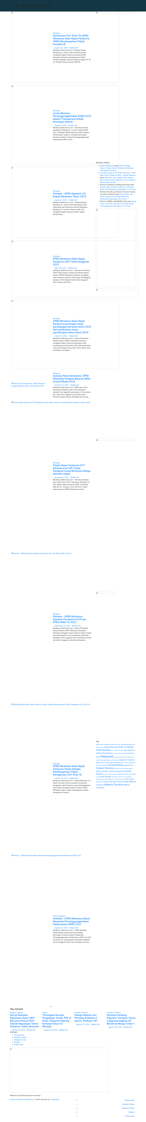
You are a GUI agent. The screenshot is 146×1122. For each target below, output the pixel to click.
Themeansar (54, 1099)
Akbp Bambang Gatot (128, 744)
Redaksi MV (73, 48)
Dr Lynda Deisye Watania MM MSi (121, 753)
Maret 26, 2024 (61, 268)
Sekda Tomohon (123, 774)
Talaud (44, 1012)
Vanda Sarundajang (102, 782)
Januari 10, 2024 (61, 336)
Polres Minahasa (127, 768)
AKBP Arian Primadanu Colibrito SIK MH (108, 744)
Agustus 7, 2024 (61, 125)
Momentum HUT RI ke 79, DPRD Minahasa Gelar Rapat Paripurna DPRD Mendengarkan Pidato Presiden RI (71, 40)
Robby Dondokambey (117, 771)
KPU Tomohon (125, 762)
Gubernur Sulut (130, 757)
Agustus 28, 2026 (19, 1030)
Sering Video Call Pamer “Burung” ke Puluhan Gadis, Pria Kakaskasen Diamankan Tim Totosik (116, 196)
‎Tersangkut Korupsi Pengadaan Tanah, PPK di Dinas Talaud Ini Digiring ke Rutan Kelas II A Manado (56, 1021)
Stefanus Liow (121, 776)
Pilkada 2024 (118, 768)
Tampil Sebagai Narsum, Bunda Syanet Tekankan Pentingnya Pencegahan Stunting (116, 168)
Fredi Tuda (116, 757)
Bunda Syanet (100, 747)
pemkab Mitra (128, 765)
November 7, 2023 (62, 477)
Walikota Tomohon (114, 784)
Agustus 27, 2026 (83, 1024)
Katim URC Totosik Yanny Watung (108, 762)
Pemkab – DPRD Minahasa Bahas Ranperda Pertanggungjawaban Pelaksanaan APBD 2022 (71, 921)
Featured (107, 756)
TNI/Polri (117, 1012)
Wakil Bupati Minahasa (116, 782)
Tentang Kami (19, 1035)
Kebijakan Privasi (20, 1040)
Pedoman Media (20, 1037)
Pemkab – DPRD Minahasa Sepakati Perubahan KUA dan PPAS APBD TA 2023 (69, 619)
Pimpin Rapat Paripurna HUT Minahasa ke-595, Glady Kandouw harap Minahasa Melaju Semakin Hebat (71, 469)
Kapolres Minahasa (114, 760)
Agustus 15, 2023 (61, 928)
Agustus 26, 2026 (115, 1027)
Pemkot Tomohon (105, 768)
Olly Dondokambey (101, 765)
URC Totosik (129, 779)
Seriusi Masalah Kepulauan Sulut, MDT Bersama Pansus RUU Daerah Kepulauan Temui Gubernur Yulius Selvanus (24, 1021)
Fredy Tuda (122, 757)
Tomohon (84, 1012)
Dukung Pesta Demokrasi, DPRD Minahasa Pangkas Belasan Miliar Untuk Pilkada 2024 (72, 378)
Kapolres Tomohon (127, 760)
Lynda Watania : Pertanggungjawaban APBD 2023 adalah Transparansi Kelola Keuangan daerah (72, 117)
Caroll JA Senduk (126, 747)
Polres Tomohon (102, 771)
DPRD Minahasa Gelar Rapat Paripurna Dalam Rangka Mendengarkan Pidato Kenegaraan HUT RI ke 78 (69, 770)
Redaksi (17, 1042)
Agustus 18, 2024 (61, 48)
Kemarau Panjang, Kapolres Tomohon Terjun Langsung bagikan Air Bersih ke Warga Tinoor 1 (121, 1019)
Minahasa (56, 33)
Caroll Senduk (103, 750)
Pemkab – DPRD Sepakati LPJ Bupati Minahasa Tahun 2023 (69, 195)
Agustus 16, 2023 (61, 778)
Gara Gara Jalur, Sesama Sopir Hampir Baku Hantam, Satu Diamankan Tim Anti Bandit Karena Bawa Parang (117, 179)
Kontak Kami (18, 1045)
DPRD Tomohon (118, 750)
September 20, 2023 (63, 626)
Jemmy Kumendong (102, 760)
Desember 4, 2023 (62, 385)
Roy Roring (105, 774)
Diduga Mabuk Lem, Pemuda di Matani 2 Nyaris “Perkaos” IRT (86, 1018)
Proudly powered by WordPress (22, 1099)
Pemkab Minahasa (115, 765)
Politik (55, 916)
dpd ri (112, 750)
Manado (13, 1012)
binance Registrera (107, 166)
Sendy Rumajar (105, 777)
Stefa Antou (115, 776)
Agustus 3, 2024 (61, 200)
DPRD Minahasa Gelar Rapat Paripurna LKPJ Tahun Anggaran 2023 (71, 261)
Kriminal (77, 1012)
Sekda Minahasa (113, 774)
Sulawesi (19, 1012)
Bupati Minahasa (110, 747)
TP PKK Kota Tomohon (118, 779)
